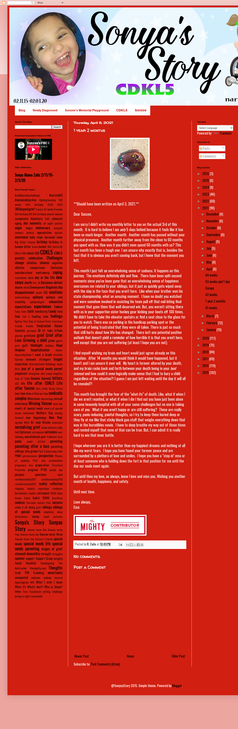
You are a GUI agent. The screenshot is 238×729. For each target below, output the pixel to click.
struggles (57, 554)
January (211, 329)
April (209, 269)
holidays (49, 345)
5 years (39, 209)
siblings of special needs (38, 509)
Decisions (47, 282)
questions (40, 474)
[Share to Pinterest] (142, 545)
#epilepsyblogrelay (25, 200)
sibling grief (34, 507)
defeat (58, 282)
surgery (58, 558)
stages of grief (51, 548)
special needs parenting (38, 545)
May (209, 262)
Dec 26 (36, 283)
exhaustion (55, 301)
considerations (23, 272)
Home (130, 656)
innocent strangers (38, 359)
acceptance (21, 218)
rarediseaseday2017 (25, 479)
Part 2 (41, 451)
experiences (42, 306)
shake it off (21, 507)
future (58, 325)
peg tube (57, 451)
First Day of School (33, 321)
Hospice (20, 349)
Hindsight (36, 345)
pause (49, 451)
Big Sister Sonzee (25, 242)
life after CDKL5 (40, 383)
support (30, 558)
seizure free (44, 503)
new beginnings (36, 417)
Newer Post (82, 656)
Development (37, 287)
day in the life (45, 277)
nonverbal (57, 422)
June (209, 255)
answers (19, 233)
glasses (19, 336)
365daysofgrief (25, 209)
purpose (19, 474)
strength (46, 554)
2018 (205, 351)
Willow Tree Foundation (28, 592)
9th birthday (39, 214)
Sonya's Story (29, 522)
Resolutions (21, 493)
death (28, 282)
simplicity (49, 512)
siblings (47, 507)
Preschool (57, 465)
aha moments (32, 223)
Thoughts (55, 568)
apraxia (58, 233)
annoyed (58, 228)
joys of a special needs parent (41, 368)
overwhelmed (32, 436)
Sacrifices (57, 498)
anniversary (43, 227)
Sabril (27, 498)
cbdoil (30, 253)
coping (57, 272)
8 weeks (58, 209)
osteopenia (38, 432)
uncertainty (55, 572)
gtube (51, 340)
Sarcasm (31, 503)
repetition (43, 489)
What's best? (35, 587)
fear (17, 316)
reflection (56, 483)
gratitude (29, 335)
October (211, 227)
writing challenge (52, 592)
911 (30, 214)
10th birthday (34, 205)
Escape (209, 288)
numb (44, 427)
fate (59, 311)
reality (43, 483)
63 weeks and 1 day (217, 281)
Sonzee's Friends (44, 539)
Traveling (38, 573)
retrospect (43, 493)
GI (39, 330)
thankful (31, 563)
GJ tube (47, 330)
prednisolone (55, 460)
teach (18, 563)
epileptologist (37, 302)
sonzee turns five (36, 530)
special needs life (37, 543)
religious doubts (25, 489)
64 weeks (211, 275)
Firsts (48, 321)
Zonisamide (37, 596)
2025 (206, 180)
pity (43, 460)
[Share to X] (135, 545)
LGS (17, 383)
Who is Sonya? (53, 587)
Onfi (17, 432)
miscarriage (47, 399)
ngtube (19, 422)
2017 (205, 358)
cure (30, 277)
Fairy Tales (20, 311)
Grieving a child (35, 340)
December (213, 214)
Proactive (20, 470)
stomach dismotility (27, 553)
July (209, 248)
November (212, 220)
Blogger (177, 685)
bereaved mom (53, 237)
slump (35, 516)
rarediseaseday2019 (51, 479)
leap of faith (22, 378)
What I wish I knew (49, 582)
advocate (57, 218)
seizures (57, 502)
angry (29, 228)
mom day (58, 404)
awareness (21, 237)
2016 (205, 365)
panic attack (36, 441)
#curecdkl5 (55, 195)
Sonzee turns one (29, 534)
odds (59, 427)
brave (35, 247)
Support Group (44, 558)
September (213, 234)
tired (18, 573)
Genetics (20, 330)
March (210, 315)
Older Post (178, 656)
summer (20, 558)
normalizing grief (27, 427)
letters (57, 378)
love (23, 393)
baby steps (36, 237)
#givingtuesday (47, 200)
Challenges (54, 258)
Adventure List (40, 218)
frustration (44, 325)
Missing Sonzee (40, 403)
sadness (20, 502)
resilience (57, 489)
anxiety (30, 233)
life (23, 383)
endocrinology (22, 297)
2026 (206, 173)
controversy (42, 272)
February (212, 322)
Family (52, 311)
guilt (25, 345)
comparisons (37, 267)
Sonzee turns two (24, 539)
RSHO (53, 493)
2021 (205, 207)
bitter (27, 246)
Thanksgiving (47, 563)
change (19, 262)
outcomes (51, 431)
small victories (53, 517)
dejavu (18, 287)
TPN (27, 573)
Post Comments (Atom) (105, 664)
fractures (57, 321)
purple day (56, 470)
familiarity (41, 311)
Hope (59, 345)
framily (18, 326)
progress (33, 470)
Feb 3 (26, 316)
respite (32, 493)
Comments (209, 156)
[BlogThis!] (131, 545)
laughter (57, 373)
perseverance (30, 456)
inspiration (21, 364)
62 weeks (211, 294)
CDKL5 (46, 252)
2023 (59, 205)
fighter (18, 321)
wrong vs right (22, 596)
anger (18, 227)
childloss (32, 263)
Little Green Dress (52, 388)
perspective (46, 455)
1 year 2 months (215, 301)
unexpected (21, 577)
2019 (205, 345)
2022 (206, 201)
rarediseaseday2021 (25, 484)
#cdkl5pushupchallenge (27, 195)
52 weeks (49, 209)
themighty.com (38, 568)
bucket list (45, 246)
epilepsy (38, 297)
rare (59, 474)
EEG (46, 292)
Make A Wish (32, 393)
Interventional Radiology (42, 364)
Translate (225, 133)
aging (18, 223)
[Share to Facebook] (138, 545)
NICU (26, 422)
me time (43, 393)
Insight (58, 359)
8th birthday (21, 214)
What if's (20, 587)
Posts (206, 148)
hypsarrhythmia (23, 355)
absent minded (54, 214)
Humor (59, 350)
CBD (24, 253)
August (211, 241)
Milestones (34, 398)
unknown (35, 578)
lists (38, 388)
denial (26, 287)
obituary (52, 427)
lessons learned (41, 378)
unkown (47, 578)
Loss (17, 393)
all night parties (52, 223)
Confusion (56, 267)
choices (44, 262)
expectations (23, 306)
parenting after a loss (32, 446)
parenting (56, 441)
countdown (21, 278)
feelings (56, 316)
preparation (42, 465)
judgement (21, 373)
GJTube (58, 330)
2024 (206, 187)
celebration (35, 258)
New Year (55, 417)
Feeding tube (40, 316)
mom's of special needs (29, 408)
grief (40, 335)
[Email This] (128, 545)
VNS (32, 582)
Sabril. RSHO (41, 498)
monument (28, 413)
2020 (50, 205)
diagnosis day (54, 287)
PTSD (44, 470)
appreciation (44, 232)
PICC (35, 460)
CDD (37, 253)
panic (18, 441)
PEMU (18, 456)
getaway (31, 331)
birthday (42, 241)
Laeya (49, 373)
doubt (39, 293)
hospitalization (40, 349)
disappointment (24, 292)
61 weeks (211, 307)
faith (30, 311)
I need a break (42, 354)
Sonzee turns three (51, 534)
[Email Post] (120, 544)
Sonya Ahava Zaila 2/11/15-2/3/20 (34, 177)
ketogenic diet (37, 373)
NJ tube (36, 422)
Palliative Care (55, 437)
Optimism (25, 432)
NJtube (46, 422)
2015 (205, 372)
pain (43, 436)
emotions (55, 292)
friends (29, 326)
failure (58, 306)
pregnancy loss (24, 465)
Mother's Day (44, 413)
